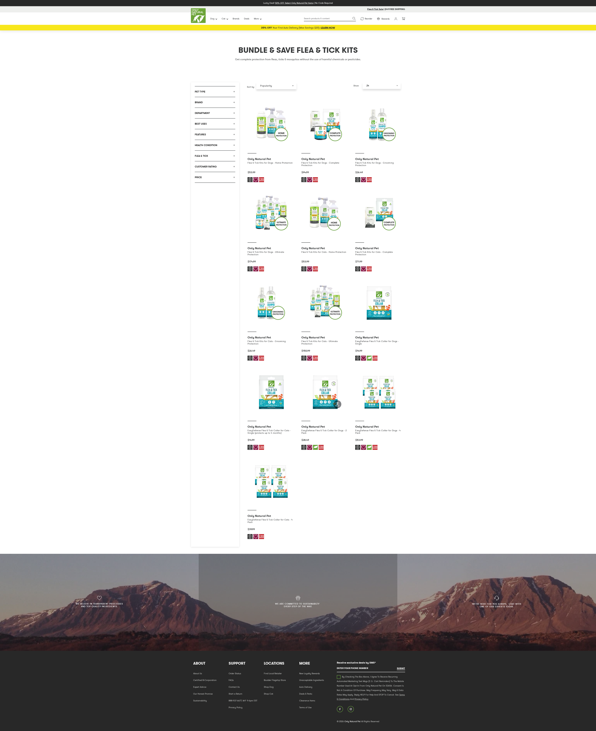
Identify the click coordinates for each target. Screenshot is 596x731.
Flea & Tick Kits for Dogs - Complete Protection (320, 164)
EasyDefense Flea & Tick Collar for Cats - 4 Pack (270, 521)
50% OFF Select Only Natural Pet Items (294, 3)
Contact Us (234, 687)
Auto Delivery (305, 687)
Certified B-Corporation (205, 680)
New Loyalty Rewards (309, 673)
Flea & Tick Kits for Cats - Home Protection (323, 252)
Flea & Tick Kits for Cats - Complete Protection (374, 253)
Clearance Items (307, 700)
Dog (212, 18)
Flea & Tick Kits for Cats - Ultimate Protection (319, 342)
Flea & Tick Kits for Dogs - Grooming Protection (374, 164)
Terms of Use (305, 707)
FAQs (231, 680)
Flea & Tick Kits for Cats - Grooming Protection (267, 342)
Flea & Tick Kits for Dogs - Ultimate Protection (266, 253)
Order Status (235, 673)
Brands (236, 18)
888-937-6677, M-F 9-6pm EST (243, 700)
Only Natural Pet (352, 721)
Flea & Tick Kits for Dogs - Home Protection (270, 162)
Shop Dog (268, 687)
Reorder (368, 18)
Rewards (386, 18)
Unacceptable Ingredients (311, 680)
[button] (276, 85)
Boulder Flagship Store (275, 680)
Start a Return (235, 693)
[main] (325, 324)
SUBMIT (401, 668)
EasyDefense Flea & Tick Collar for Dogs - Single (377, 342)
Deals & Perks (305, 693)
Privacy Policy (235, 707)
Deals (246, 18)
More (256, 18)
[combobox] (330, 18)
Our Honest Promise (203, 693)
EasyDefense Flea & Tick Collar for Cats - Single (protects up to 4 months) (269, 431)
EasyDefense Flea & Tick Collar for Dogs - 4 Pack (378, 431)
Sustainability (200, 700)
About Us (197, 673)
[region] (215, 314)
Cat (223, 18)
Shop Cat (268, 693)
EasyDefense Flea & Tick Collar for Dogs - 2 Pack (324, 431)
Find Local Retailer (273, 673)
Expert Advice (199, 687)
